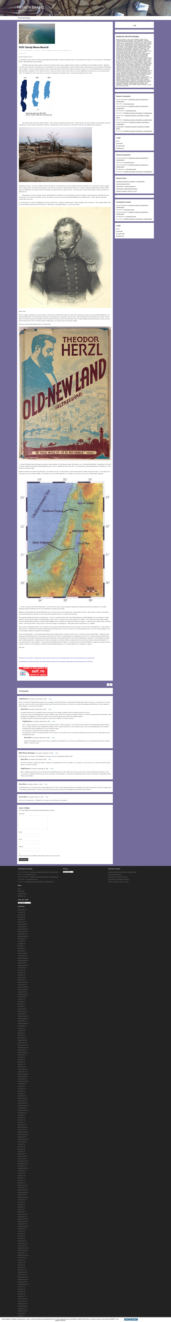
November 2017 (22, 1163)
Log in (117, 141)
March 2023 (21, 1009)
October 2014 (21, 1253)
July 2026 (20, 912)
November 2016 (22, 1192)
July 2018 (20, 1144)
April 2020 (20, 1093)
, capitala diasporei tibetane (126, 189)
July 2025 (20, 941)
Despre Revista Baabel (24, 18)
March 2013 (21, 1296)
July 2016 (20, 1202)
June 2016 (20, 1204)
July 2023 (20, 999)
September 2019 (22, 1110)
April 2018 (20, 1151)
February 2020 (21, 1098)
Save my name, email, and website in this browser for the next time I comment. (39, 856)
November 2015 (22, 1221)
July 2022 (20, 1028)
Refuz (127, 1319)
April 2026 (20, 919)
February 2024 (21, 982)
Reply (50, 699)
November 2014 (22, 1250)
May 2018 (20, 1149)
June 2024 (20, 972)
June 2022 (20, 1030)
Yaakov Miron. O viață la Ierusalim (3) (126, 186)
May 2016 (20, 1207)
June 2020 (20, 1088)
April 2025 (20, 948)
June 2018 (20, 1146)
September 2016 (22, 1197)
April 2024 (20, 977)
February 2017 (21, 1185)
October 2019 (21, 1108)
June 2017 (20, 1175)
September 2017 (22, 1168)
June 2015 (20, 1233)
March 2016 (21, 1211)
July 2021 (20, 1057)
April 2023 (20, 1006)
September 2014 (22, 1255)
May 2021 (20, 1062)
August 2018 (21, 1141)
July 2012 (20, 1315)
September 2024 (22, 965)
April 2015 (20, 1238)
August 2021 (21, 1054)
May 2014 (20, 1265)
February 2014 (21, 1272)
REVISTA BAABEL (31, 7)
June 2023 (20, 1001)
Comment (22, 813)
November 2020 (22, 1076)
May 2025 (20, 946)
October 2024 (21, 963)
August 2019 (21, 1112)
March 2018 (21, 1153)
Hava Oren (30, 50)
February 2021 (21, 1069)
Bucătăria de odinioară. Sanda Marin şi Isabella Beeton (138, 113)
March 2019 (21, 1125)
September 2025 (22, 936)
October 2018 (21, 1137)
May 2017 (20, 1178)
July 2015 (20, 1231)
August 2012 (21, 1313)
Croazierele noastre (129, 104)
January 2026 (21, 926)
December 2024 (22, 958)
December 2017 (22, 1161)
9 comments (37, 50)
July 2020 (20, 1086)
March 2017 (21, 1182)
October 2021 (21, 1050)
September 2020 (22, 1081)
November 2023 (22, 989)
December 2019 (22, 1103)
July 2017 (20, 1173)
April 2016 (20, 1209)
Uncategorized (49, 50)
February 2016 (21, 1214)
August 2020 (21, 1083)
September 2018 (22, 1139)
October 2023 (21, 992)
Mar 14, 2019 (22, 50)
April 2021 (20, 1064)
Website (21, 846)
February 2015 (21, 1243)
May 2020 (20, 1091)
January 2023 (21, 1013)
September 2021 (22, 1052)
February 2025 (21, 953)
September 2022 (22, 1023)
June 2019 (20, 1117)
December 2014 (22, 1248)
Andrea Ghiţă (119, 126)
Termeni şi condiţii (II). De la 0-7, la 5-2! (126, 191)
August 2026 (21, 909)
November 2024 (22, 960)
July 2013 (20, 1286)
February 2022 (21, 1040)
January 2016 (21, 1216)
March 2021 (21, 1067)
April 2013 (20, 1294)
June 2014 (20, 1262)
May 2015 (20, 1236)
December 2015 (22, 1219)
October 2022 (21, 1021)
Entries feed (119, 143)
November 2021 (22, 1047)
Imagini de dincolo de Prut (123, 184)
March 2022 (21, 1037)
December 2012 (22, 1303)
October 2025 (21, 934)
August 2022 (21, 1025)
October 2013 (21, 1282)
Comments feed (120, 146)
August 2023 (21, 996)
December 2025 (22, 929)
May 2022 (20, 1033)
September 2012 (22, 1310)
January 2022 (21, 1042)
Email (21, 839)
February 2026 (21, 924)
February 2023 (21, 1011)
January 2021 (21, 1071)
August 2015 (21, 1228)
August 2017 (21, 1170)
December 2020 (22, 1074)
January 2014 (21, 1274)
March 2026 (21, 922)
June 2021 (20, 1059)
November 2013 (22, 1279)
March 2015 (21, 1240)
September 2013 (22, 1284)
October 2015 (21, 1224)
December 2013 (22, 1277)
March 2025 (21, 951)
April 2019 (20, 1122)
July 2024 (20, 970)
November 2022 (22, 1018)
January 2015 (21, 1245)
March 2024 (21, 979)
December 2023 (22, 987)
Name (21, 832)
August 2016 (21, 1199)
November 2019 (22, 1105)
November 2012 (22, 1306)
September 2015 (22, 1226)
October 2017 (21, 1166)
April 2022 (20, 1035)
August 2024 (21, 967)
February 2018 (21, 1156)
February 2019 (21, 1127)
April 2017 (20, 1180)
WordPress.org (120, 148)
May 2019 (20, 1120)
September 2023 (22, 994)
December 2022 (22, 1016)
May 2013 (20, 1291)
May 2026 (20, 917)
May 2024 (20, 975)
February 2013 (21, 1298)
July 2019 (20, 1115)
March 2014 (21, 1269)
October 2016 (21, 1195)
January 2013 (21, 1301)
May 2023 (20, 1004)
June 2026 (20, 914)
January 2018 (21, 1158)
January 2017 (21, 1187)
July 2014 (20, 1260)
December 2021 (22, 1045)
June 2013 (20, 1289)
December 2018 (22, 1132)
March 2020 (21, 1095)
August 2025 (21, 938)
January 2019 (21, 1129)
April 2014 (20, 1267)
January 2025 (21, 955)
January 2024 (21, 984)
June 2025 (20, 943)
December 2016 (22, 1190)
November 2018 (22, 1134)
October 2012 (21, 1308)
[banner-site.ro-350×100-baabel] (33, 672)
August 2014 (21, 1257)
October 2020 (21, 1079)
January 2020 (21, 1100)
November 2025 (22, 931)
